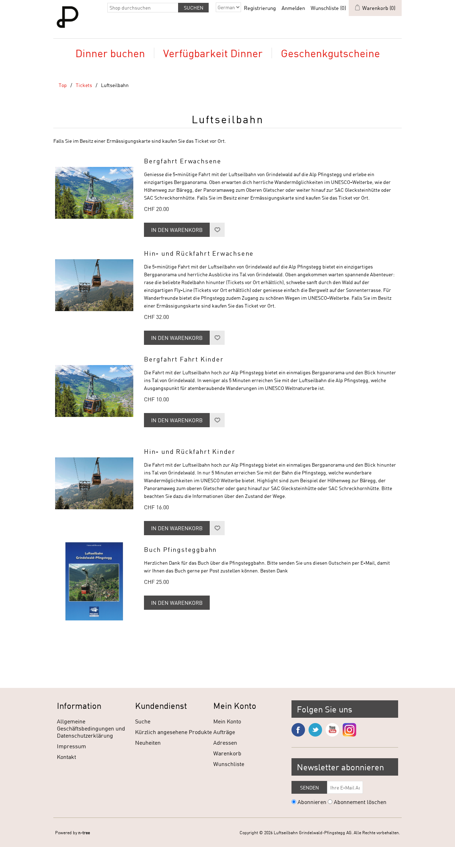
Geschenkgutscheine (330, 53)
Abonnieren (312, 801)
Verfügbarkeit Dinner (213, 53)
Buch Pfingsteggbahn (180, 549)
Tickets (84, 85)
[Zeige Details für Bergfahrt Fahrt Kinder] (94, 391)
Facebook (298, 730)
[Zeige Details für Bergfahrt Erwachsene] (94, 193)
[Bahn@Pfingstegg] (94, 483)
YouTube (332, 730)
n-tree (84, 832)
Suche (142, 721)
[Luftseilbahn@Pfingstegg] (94, 285)
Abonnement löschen (360, 801)
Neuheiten (148, 742)
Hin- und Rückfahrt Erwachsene (199, 253)
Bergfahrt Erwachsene (182, 161)
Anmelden (293, 8)
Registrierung (260, 8)
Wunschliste (228, 763)
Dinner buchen (110, 53)
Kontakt (66, 756)
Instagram (349, 730)
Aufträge (224, 731)
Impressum (71, 746)
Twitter (315, 730)
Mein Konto (227, 721)
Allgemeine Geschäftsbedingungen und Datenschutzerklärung (91, 728)
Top (63, 85)
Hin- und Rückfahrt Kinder (190, 451)
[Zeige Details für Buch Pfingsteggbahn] (94, 581)
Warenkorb (227, 753)
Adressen (225, 742)
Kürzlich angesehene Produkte (173, 731)
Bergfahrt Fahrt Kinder (184, 359)
